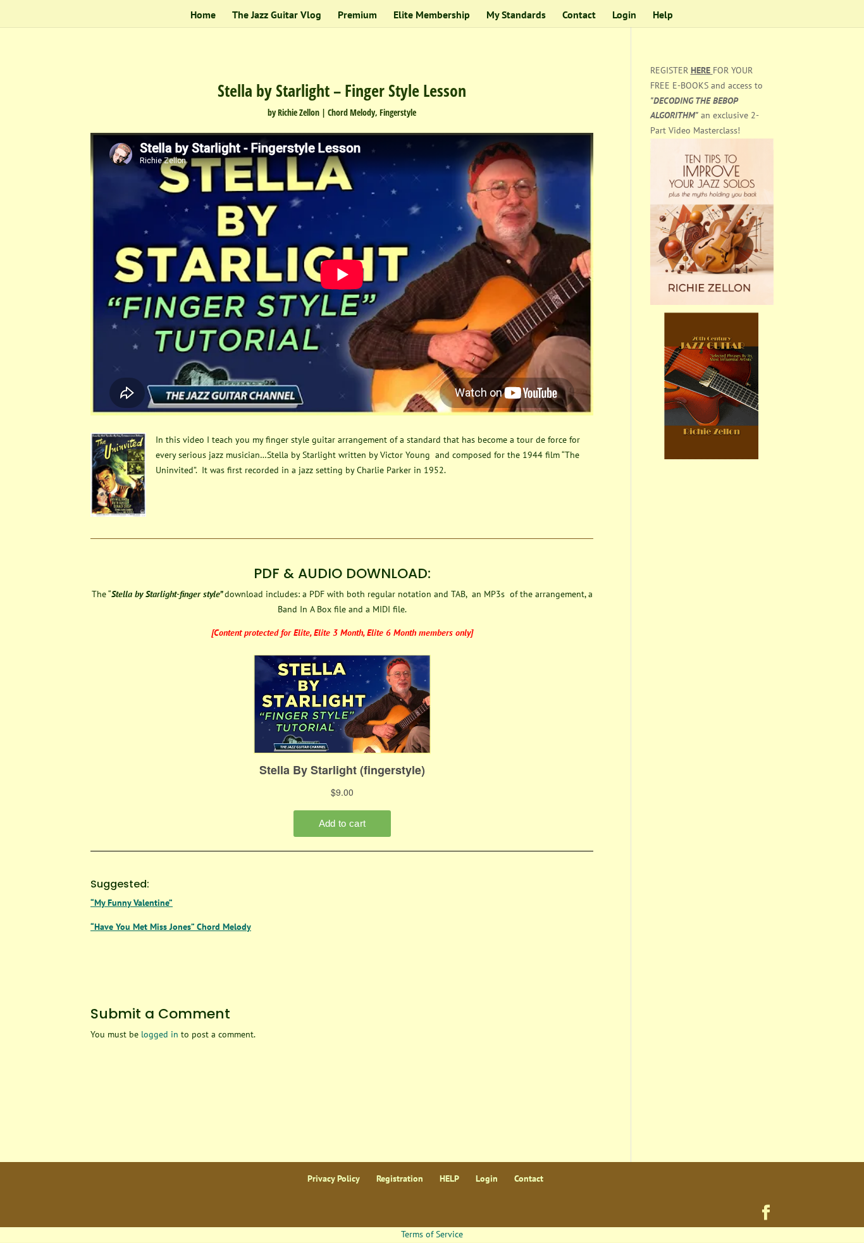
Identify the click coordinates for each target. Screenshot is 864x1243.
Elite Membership (431, 15)
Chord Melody (351, 112)
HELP (449, 1178)
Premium (357, 15)
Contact (579, 15)
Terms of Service (432, 1234)
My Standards (516, 15)
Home (203, 15)
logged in (159, 1034)
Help (663, 15)
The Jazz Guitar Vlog (276, 15)
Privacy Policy (333, 1178)
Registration (399, 1178)
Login (624, 15)
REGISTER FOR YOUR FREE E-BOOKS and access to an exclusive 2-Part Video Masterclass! (706, 100)
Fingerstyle (398, 112)
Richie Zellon (298, 112)
